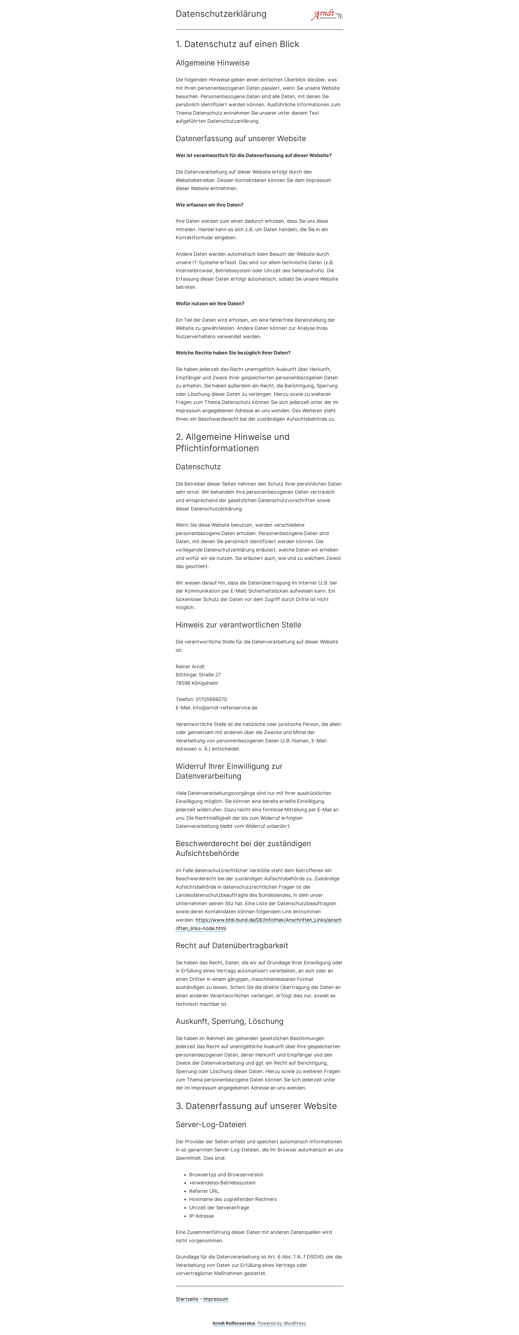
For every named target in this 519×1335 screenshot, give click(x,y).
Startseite (187, 1299)
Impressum (215, 1299)
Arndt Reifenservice (233, 1323)
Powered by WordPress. (282, 1323)
